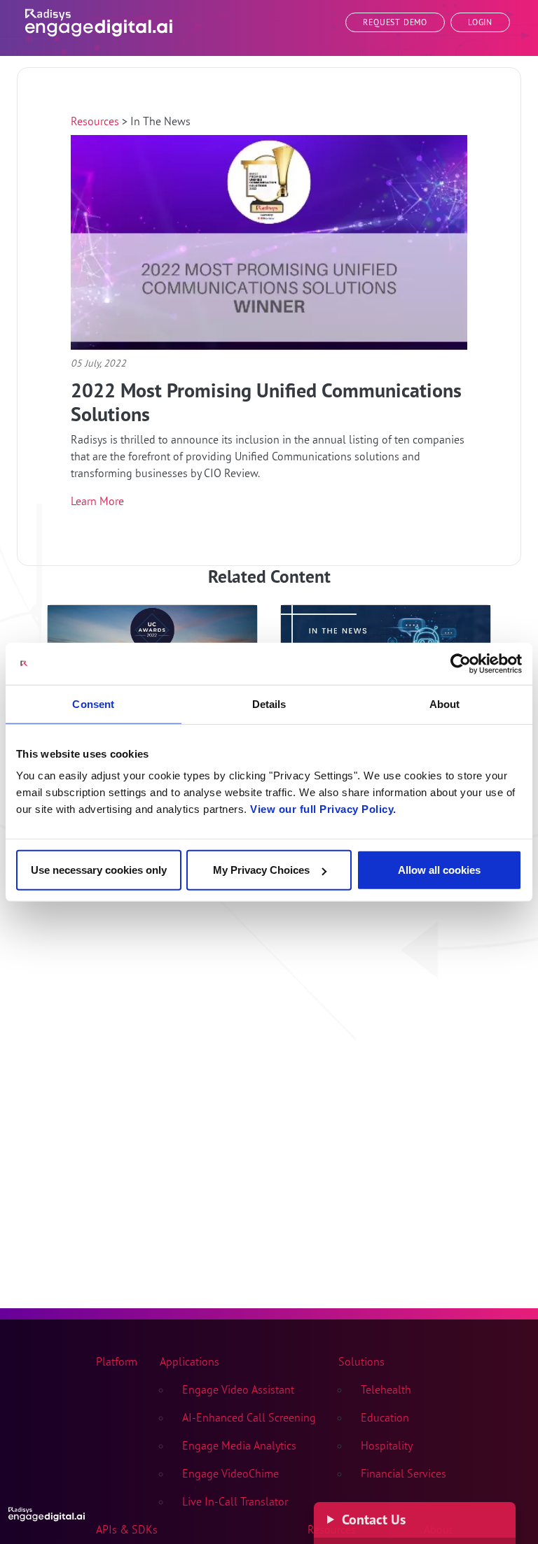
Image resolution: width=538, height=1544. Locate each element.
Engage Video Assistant (238, 1389)
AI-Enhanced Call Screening (249, 1417)
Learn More (97, 501)
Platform (116, 1361)
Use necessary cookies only (99, 870)
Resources (96, 121)
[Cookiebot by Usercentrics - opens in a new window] (460, 663)
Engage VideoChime (230, 1473)
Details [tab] (269, 703)
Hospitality (387, 1445)
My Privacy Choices (261, 870)
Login (480, 22)
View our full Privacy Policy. (323, 809)
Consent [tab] (93, 703)
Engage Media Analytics (239, 1445)
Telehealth (386, 1389)
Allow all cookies (439, 870)
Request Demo (395, 22)
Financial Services (403, 1473)
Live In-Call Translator (235, 1501)
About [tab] (444, 703)
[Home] (98, 19)
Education (385, 1417)
